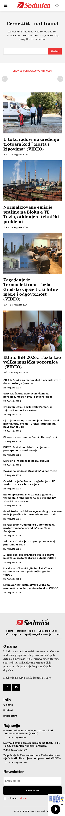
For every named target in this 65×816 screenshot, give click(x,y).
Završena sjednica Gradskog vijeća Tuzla (30, 471)
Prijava (30, 790)
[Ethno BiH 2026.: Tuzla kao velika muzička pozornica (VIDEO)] (32, 331)
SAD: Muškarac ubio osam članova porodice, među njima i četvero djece (27, 395)
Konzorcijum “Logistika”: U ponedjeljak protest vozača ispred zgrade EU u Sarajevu (28, 528)
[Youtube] (16, 687)
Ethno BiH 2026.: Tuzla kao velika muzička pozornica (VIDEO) (32, 362)
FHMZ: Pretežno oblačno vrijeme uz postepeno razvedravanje (27, 449)
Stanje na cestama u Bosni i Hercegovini (30, 437)
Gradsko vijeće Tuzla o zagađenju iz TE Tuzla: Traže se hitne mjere (29, 483)
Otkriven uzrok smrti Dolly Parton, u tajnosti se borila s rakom (27, 408)
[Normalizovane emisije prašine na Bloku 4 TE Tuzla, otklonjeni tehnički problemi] (32, 180)
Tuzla (6, 738)
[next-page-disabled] (60, 79)
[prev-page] (5, 79)
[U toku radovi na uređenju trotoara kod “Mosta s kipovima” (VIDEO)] (32, 112)
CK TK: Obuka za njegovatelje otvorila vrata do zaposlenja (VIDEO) (32, 381)
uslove (22, 798)
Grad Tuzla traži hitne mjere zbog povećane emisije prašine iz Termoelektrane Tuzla (32, 513)
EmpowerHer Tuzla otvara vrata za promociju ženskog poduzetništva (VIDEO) (31, 586)
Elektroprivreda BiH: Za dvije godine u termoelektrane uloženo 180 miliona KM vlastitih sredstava (29, 497)
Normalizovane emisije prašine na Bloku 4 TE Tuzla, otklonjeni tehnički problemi (31, 214)
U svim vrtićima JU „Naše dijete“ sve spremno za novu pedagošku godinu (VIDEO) (27, 571)
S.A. (6, 154)
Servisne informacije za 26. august (26, 460)
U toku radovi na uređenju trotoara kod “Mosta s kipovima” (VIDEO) (31, 143)
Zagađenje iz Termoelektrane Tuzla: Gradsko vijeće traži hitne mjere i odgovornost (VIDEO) (30, 289)
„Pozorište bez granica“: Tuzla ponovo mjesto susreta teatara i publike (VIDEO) (30, 556)
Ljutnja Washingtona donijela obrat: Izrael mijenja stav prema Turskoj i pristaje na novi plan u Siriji (31, 423)
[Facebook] (7, 687)
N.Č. (6, 372)
